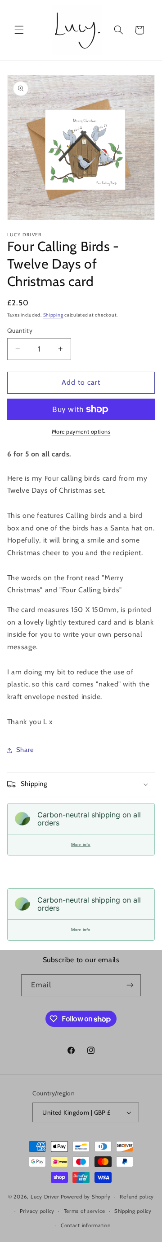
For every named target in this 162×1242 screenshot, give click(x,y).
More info (80, 844)
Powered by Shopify (86, 1197)
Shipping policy (133, 1211)
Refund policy (137, 1197)
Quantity (19, 330)
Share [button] (25, 750)
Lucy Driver (45, 1197)
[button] (19, 30)
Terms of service (84, 1211)
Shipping (53, 315)
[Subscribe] (130, 985)
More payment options (81, 431)
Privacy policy (37, 1211)
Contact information (86, 1225)
